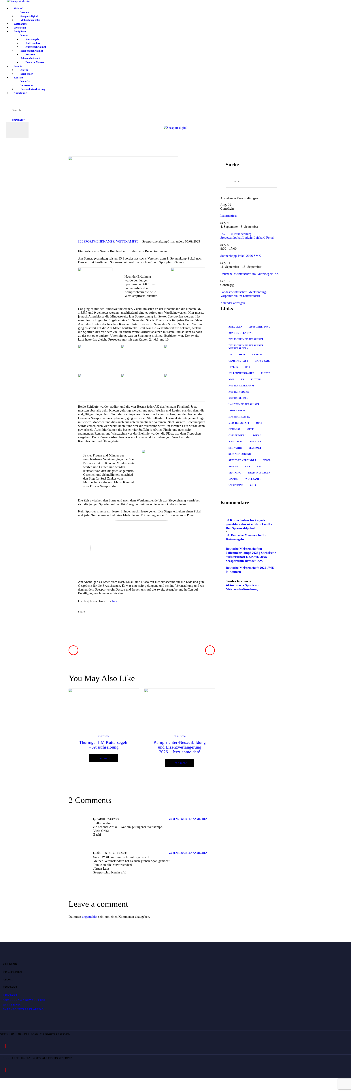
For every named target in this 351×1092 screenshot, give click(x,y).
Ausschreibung (260, 327)
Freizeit (258, 354)
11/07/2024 (104, 736)
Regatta (255, 441)
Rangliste (236, 441)
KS (242, 379)
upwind (234, 479)
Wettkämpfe (127, 241)
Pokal (257, 435)
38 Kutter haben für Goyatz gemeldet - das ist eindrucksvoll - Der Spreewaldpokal (249, 524)
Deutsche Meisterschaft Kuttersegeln (246, 347)
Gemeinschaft (238, 361)
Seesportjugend (240, 454)
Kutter (256, 379)
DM (230, 354)
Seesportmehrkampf (96, 241)
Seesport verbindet (242, 460)
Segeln (233, 466)
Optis (251, 429)
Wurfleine (236, 485)
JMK (247, 367)
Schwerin (235, 448)
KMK (231, 379)
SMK (247, 466)
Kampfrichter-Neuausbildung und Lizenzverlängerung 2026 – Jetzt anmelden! (180, 747)
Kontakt (10, 995)
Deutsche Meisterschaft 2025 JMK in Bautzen (250, 570)
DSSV (242, 354)
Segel (267, 460)
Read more (104, 758)
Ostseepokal (237, 435)
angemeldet (89, 916)
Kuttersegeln (238, 398)
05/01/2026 (180, 736)
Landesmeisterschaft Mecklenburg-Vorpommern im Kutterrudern (243, 294)
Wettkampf (253, 479)
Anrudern (236, 327)
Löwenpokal (237, 410)
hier (114, 601)
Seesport (255, 448)
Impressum (12, 1004)
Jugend (266, 373)
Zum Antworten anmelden (188, 819)
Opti (259, 423)
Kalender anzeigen (232, 303)
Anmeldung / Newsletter (24, 1000)
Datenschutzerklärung (23, 1009)
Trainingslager (259, 472)
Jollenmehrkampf (241, 373)
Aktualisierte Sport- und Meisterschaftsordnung (243, 587)
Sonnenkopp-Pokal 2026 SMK (240, 256)
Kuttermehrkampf (241, 385)
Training (235, 472)
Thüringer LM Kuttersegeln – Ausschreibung (103, 744)
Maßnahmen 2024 (240, 417)
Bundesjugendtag (241, 333)
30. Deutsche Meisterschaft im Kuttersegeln (247, 537)
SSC (259, 466)
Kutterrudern (239, 392)
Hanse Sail (262, 361)
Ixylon (233, 367)
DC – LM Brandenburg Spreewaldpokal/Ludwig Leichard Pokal (247, 235)
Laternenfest (228, 215)
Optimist (235, 429)
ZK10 (253, 485)
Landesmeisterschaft (244, 404)
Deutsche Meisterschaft (246, 339)
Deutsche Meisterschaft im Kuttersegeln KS (249, 274)
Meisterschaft (239, 423)
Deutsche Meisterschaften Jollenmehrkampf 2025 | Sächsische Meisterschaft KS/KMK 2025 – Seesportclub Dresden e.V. (251, 555)
